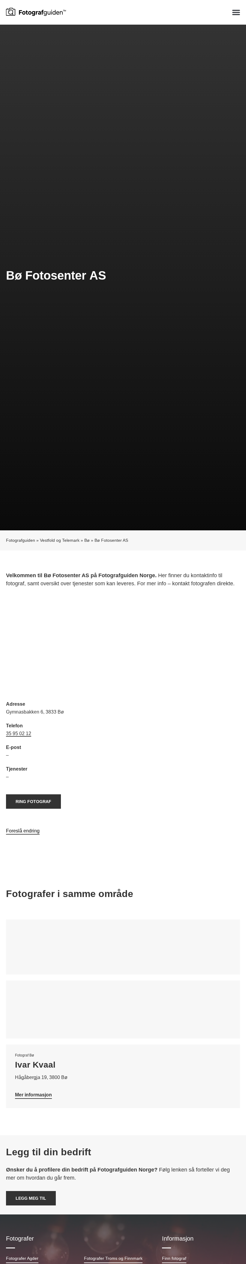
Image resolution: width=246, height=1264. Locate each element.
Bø (87, 540)
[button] (236, 12)
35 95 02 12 (18, 733)
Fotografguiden (20, 540)
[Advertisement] (123, 645)
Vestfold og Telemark (60, 540)
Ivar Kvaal (35, 1064)
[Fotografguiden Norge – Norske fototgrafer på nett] (36, 11)
